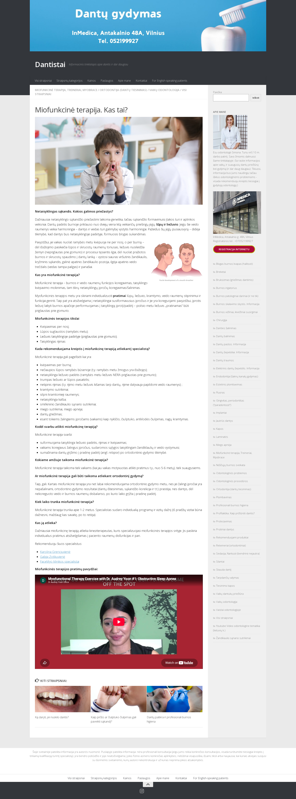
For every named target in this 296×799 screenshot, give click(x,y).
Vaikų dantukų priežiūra (230, 593)
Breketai (221, 271)
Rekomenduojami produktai (232, 537)
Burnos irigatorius (226, 288)
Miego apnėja (223, 444)
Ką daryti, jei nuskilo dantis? (52, 717)
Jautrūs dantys (224, 420)
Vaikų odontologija (164, 90)
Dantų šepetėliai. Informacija (232, 352)
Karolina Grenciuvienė (55, 552)
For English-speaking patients (169, 80)
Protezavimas (224, 521)
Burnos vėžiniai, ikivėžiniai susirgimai (237, 312)
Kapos (219, 428)
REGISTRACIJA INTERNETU (234, 249)
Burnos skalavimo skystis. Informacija (237, 304)
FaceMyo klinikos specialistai (59, 561)
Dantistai (50, 64)
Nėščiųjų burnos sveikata (230, 465)
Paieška (217, 92)
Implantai (221, 412)
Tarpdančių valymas (227, 577)
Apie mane (124, 80)
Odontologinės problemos (231, 473)
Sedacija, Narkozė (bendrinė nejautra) (238, 553)
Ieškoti (255, 97)
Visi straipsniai (43, 80)
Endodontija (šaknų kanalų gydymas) (237, 376)
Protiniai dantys (225, 529)
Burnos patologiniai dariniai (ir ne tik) (237, 296)
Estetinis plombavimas (229, 384)
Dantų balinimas (225, 336)
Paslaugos (107, 80)
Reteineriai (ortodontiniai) (231, 545)
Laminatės (222, 436)
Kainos (91, 80)
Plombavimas (224, 497)
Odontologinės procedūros (232, 481)
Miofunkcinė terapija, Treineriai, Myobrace (66, 90)
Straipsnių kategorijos (70, 80)
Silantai (220, 561)
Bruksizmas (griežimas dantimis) (234, 280)
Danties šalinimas (226, 328)
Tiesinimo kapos (225, 585)
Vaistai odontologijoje (228, 609)
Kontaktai (141, 80)
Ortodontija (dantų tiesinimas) (123, 90)
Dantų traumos (225, 360)
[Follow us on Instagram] (142, 791)
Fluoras (220, 392)
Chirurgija (221, 320)
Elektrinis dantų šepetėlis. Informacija (237, 368)
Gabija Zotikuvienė (52, 557)
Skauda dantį (223, 569)
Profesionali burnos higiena (232, 505)
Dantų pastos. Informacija (231, 344)
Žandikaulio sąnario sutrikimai (233, 638)
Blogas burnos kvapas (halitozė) (234, 263)
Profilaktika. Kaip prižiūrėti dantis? (235, 513)
